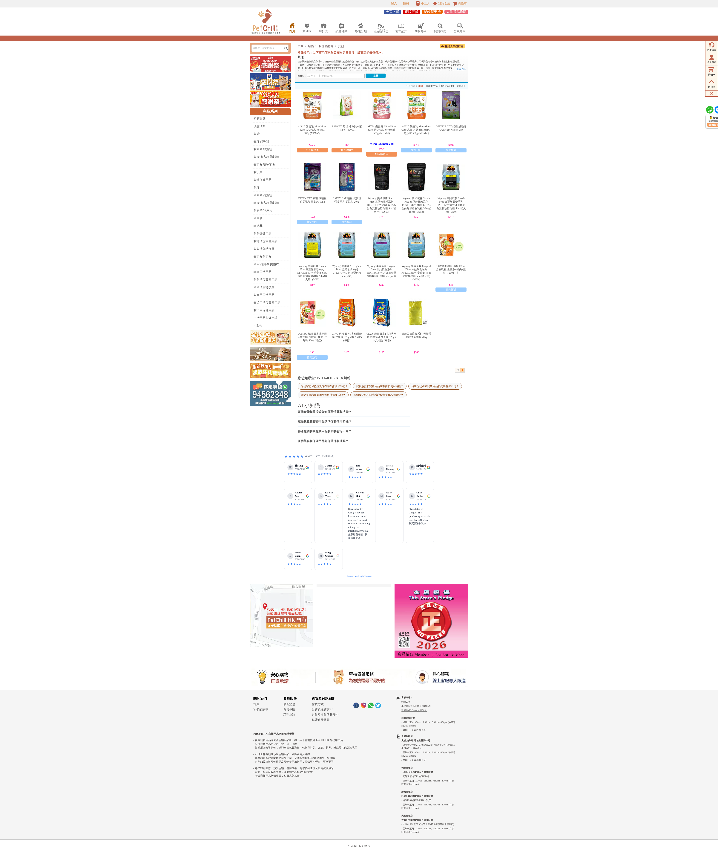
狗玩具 (258, 225)
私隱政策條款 (321, 719)
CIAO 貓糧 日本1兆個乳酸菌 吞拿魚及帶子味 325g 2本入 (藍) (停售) (381, 337)
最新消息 (289, 704)
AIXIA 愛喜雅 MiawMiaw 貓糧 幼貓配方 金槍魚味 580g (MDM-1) (381, 130)
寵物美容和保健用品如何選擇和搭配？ (323, 394)
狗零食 (258, 218)
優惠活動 (260, 126)
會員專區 (289, 709)
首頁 (300, 46)
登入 (394, 3)
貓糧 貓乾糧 (261, 141)
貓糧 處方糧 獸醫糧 (266, 156)
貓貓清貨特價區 (264, 248)
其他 (341, 46)
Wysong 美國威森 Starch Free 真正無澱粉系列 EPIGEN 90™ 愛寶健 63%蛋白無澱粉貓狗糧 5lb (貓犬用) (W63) (312, 273)
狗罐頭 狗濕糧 (263, 195)
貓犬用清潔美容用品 (267, 302)
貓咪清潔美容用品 (265, 241)
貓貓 (311, 46)
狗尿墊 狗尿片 (263, 210)
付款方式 (318, 704)
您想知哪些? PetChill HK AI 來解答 (324, 378)
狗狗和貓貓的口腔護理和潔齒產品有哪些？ (378, 394)
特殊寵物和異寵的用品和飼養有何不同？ (435, 386)
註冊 (406, 3)
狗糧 (257, 187)
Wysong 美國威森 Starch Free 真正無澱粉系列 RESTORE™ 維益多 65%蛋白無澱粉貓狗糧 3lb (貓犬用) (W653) (416, 205)
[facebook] (356, 707)
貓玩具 (258, 172)
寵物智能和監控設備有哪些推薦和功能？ (324, 386)
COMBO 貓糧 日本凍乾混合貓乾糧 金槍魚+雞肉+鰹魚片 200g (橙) (451, 269)
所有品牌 (260, 118)
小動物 (258, 325)
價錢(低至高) (447, 86)
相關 (420, 86)
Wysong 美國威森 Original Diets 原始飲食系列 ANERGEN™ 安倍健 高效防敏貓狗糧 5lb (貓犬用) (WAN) (416, 273)
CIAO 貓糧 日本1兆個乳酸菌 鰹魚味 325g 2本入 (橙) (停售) (347, 337)
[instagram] (363, 707)
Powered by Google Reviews (359, 576)
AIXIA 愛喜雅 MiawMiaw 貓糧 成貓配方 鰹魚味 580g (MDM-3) (312, 130)
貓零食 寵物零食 (264, 164)
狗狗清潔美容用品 (265, 279)
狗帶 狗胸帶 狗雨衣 (266, 264)
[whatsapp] (371, 707)
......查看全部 (459, 69)
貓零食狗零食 (262, 256)
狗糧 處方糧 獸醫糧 (266, 202)
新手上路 (289, 714)
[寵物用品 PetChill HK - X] (378, 707)
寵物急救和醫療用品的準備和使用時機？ (379, 386)
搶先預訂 (416, 150)
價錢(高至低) (432, 86)
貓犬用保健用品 (264, 310)
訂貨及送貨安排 (322, 709)
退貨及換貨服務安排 (325, 714)
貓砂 (257, 133)
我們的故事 (260, 709)
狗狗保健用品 (262, 233)
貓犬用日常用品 (264, 294)
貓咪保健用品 (262, 179)
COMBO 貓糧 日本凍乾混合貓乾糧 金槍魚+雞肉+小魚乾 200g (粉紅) (312, 337)
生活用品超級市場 (265, 317)
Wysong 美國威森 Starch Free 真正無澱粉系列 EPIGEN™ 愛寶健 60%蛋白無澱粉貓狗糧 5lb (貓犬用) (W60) (451, 205)
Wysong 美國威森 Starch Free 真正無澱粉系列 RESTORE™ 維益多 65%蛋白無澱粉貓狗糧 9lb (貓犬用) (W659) (381, 205)
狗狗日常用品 (262, 271)
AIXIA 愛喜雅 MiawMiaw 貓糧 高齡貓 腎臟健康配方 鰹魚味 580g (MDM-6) (416, 130)
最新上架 (461, 86)
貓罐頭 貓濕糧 (263, 149)
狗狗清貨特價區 (264, 287)
